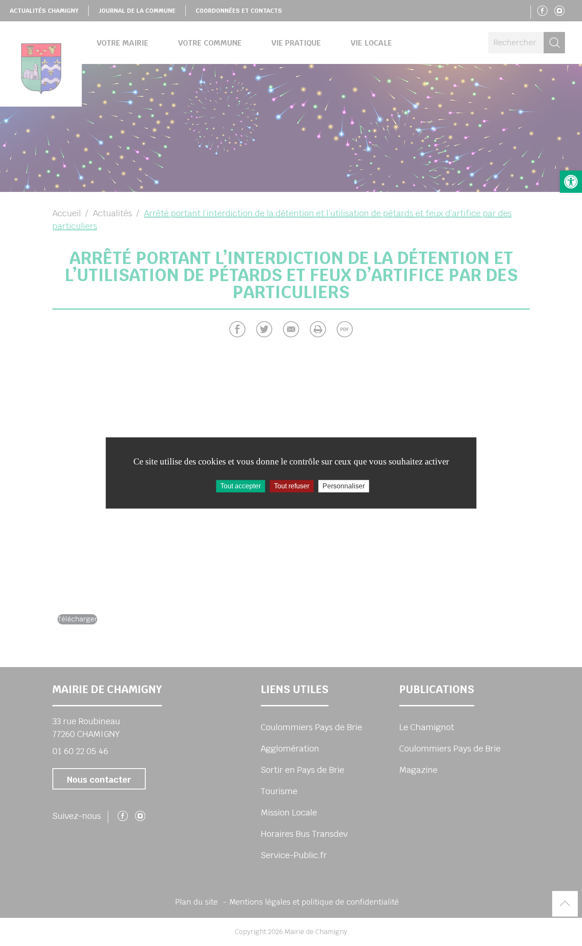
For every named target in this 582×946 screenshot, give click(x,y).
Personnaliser (344, 486)
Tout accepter (240, 486)
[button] (571, 182)
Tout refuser (291, 486)
